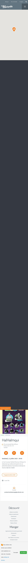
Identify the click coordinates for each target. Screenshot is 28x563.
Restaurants (13, 533)
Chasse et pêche (13, 520)
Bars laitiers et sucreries (13, 537)
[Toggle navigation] (25, 6)
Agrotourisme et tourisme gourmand (14, 531)
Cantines (14, 535)
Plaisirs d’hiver (13, 523)
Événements (13, 516)
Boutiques (13, 518)
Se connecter (14, 1)
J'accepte (15, 552)
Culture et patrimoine (13, 514)
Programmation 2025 (9, 475)
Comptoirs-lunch (13, 539)
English (21, 1)
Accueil (2, 435)
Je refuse (23, 552)
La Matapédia (7, 6)
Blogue (6, 1)
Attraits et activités (14, 512)
